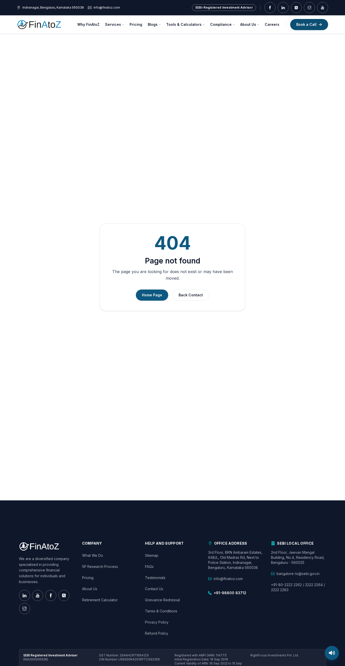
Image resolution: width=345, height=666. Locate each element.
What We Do (92, 555)
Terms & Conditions (161, 611)
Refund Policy (156, 633)
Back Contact (191, 295)
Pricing (136, 24)
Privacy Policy (156, 622)
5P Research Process (100, 566)
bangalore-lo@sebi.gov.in (298, 573)
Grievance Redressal (162, 600)
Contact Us (154, 589)
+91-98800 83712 (230, 593)
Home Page (152, 295)
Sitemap (151, 555)
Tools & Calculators (184, 24)
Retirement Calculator (100, 600)
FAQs (149, 566)
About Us (248, 24)
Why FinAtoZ (88, 24)
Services (113, 24)
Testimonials (155, 577)
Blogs (153, 24)
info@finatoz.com (228, 578)
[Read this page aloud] (332, 653)
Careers (272, 24)
